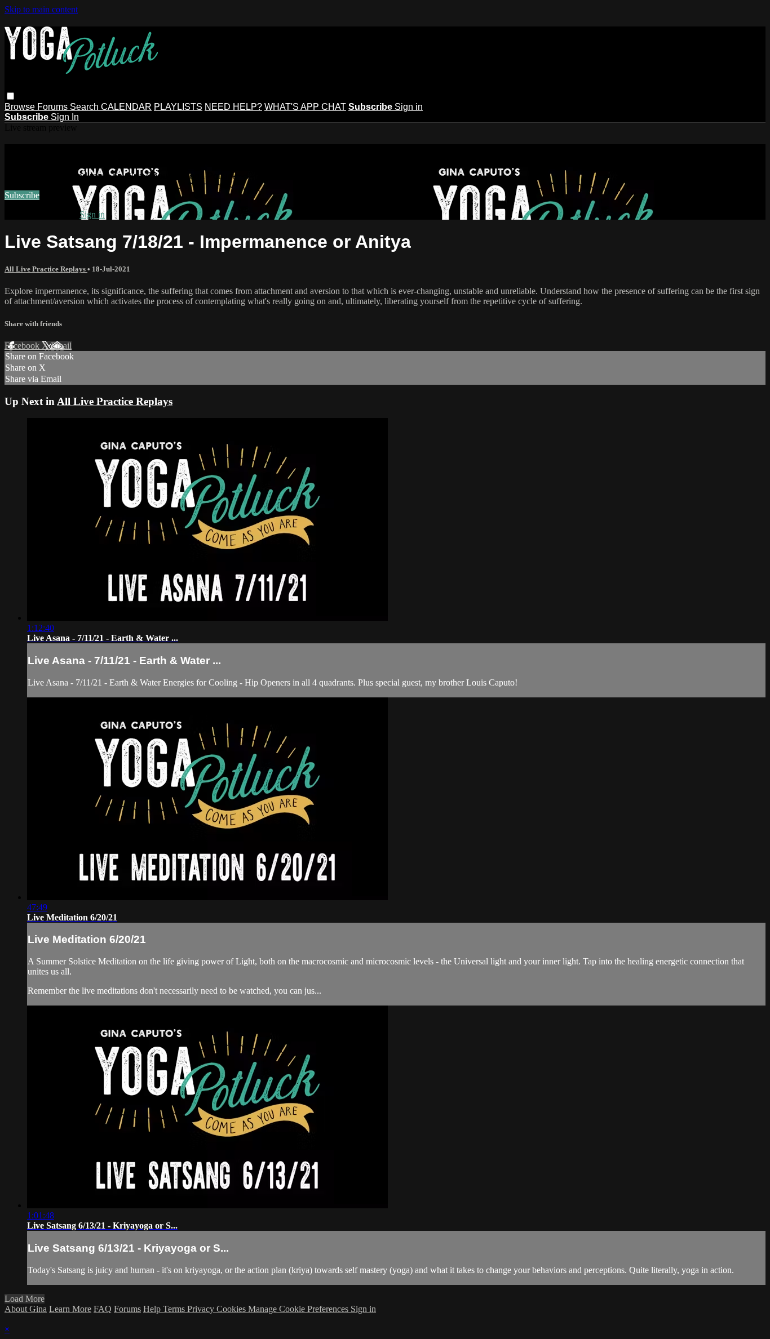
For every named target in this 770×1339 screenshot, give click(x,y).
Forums (53, 107)
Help (153, 1309)
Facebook (23, 345)
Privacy (201, 1309)
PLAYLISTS (178, 107)
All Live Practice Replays (46, 269)
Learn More (70, 1309)
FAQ (103, 1309)
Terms (175, 1309)
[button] (10, 96)
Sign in (409, 107)
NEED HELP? (233, 107)
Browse (21, 107)
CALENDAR (126, 107)
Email (61, 345)
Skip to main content (41, 9)
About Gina (26, 1309)
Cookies (232, 1309)
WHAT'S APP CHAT (305, 107)
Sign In (65, 117)
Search (85, 107)
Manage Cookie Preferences (299, 1309)
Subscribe (22, 195)
